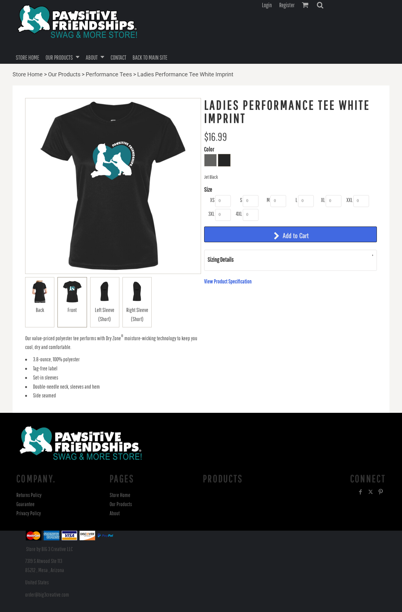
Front (72, 310)
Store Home (28, 74)
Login (267, 5)
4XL (239, 213)
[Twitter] (370, 492)
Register (287, 5)
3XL (211, 213)
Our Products (64, 74)
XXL (349, 200)
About (115, 513)
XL (323, 200)
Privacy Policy (28, 513)
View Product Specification (228, 281)
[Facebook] (360, 492)
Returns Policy (28, 495)
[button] (320, 5)
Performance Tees (109, 74)
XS (212, 200)
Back (40, 310)
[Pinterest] (380, 492)
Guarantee (25, 504)
